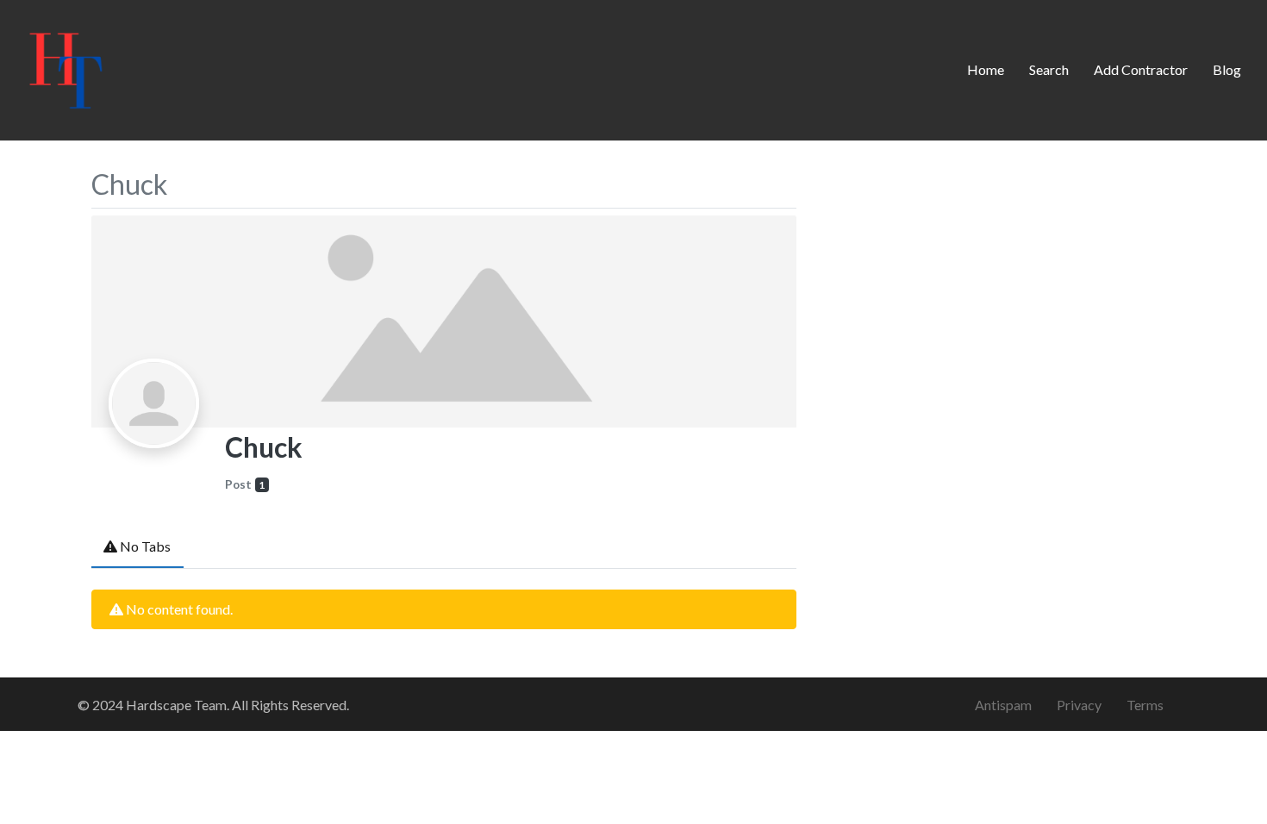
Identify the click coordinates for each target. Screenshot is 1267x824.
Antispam (1003, 704)
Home (985, 69)
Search (1049, 69)
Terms (1145, 704)
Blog (1227, 69)
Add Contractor (1141, 69)
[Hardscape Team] (66, 67)
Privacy (1079, 704)
